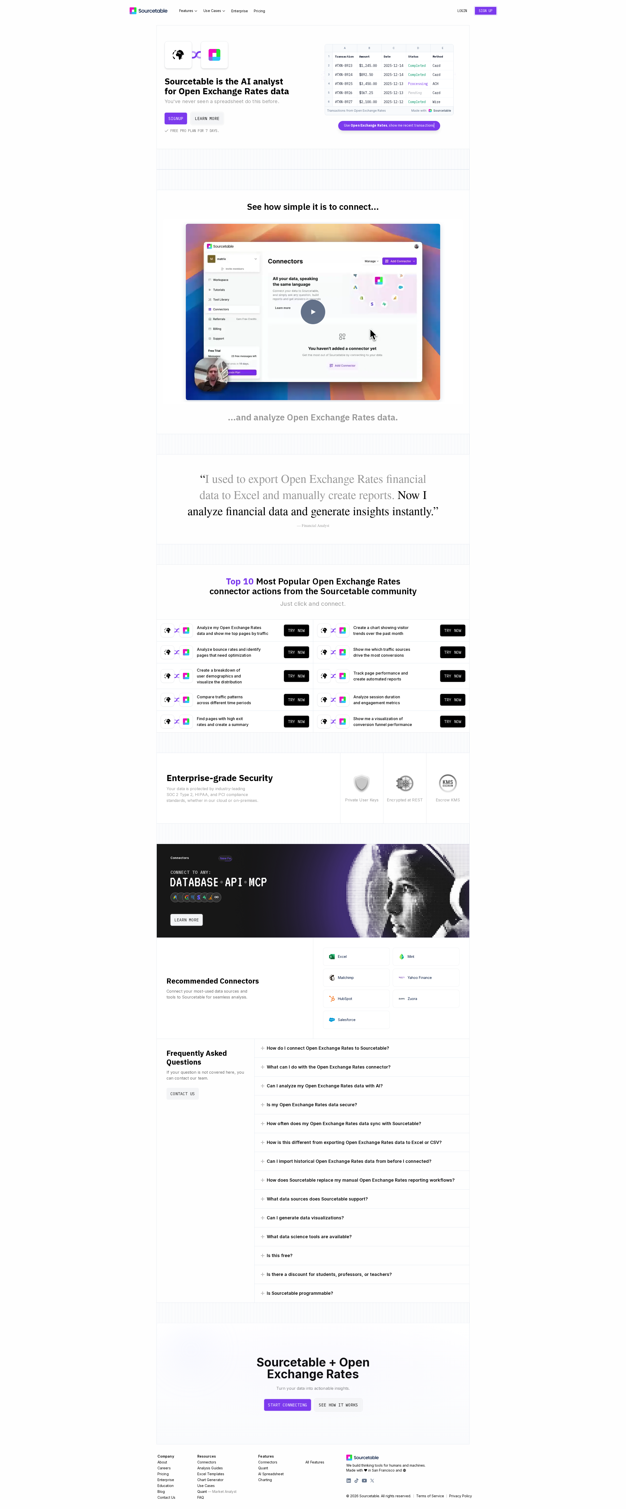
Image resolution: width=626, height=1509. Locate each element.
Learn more (207, 118)
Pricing (259, 11)
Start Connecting (287, 1404)
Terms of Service (430, 1496)
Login (462, 11)
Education (165, 1486)
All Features (314, 1462)
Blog (161, 1491)
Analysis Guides (210, 1468)
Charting (265, 1480)
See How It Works (338, 1404)
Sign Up (485, 11)
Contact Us (182, 1093)
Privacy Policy (460, 1496)
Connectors (206, 1462)
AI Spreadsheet (270, 1474)
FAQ (200, 1497)
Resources (206, 1456)
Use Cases (212, 11)
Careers (164, 1468)
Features (186, 11)
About (162, 1462)
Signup (175, 118)
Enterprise (239, 11)
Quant (216, 1491)
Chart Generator (210, 1480)
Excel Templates (210, 1474)
